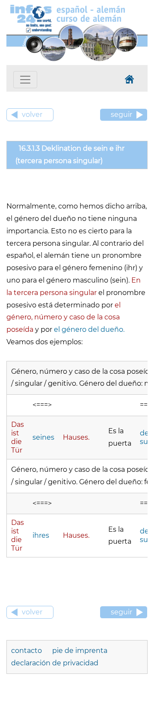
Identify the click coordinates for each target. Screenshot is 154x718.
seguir (121, 114)
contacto (27, 650)
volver (32, 114)
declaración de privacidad (54, 663)
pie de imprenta (79, 650)
